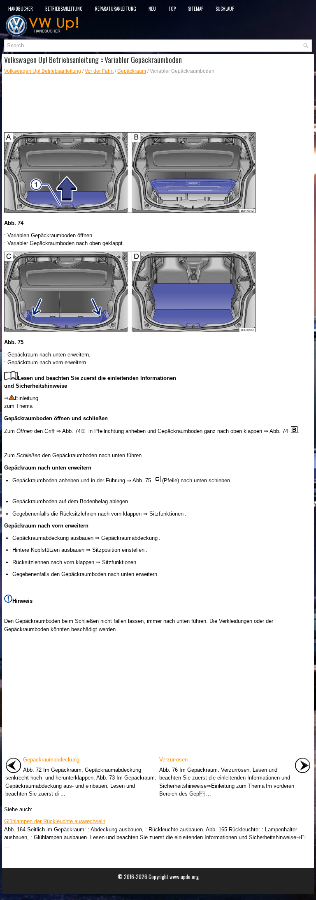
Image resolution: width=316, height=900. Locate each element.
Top (172, 8)
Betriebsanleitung (64, 8)
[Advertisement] (158, 103)
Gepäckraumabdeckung (51, 760)
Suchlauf (225, 8)
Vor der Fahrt (99, 71)
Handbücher (20, 8)
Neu (152, 8)
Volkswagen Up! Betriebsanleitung (42, 71)
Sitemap (195, 8)
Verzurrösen (173, 760)
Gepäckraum (131, 71)
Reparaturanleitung (115, 8)
